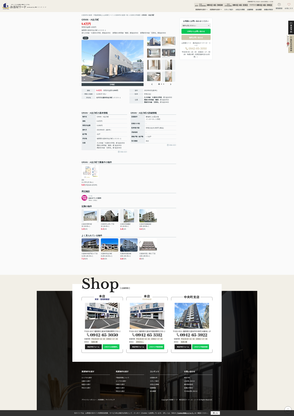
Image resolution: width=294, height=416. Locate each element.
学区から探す (86, 388)
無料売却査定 (188, 384)
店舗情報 (250, 9)
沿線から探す (86, 381)
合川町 (95, 30)
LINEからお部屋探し (111, 347)
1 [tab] (159, 84)
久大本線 (147, 97)
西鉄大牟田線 (149, 100)
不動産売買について (122, 377)
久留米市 (89, 30)
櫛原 (157, 100)
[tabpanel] (161, 58)
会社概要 (259, 9)
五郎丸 (156, 102)
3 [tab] (163, 84)
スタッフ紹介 (228, 9)
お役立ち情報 (240, 9)
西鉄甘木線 (148, 102)
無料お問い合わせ (196, 37)
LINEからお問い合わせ (196, 31)
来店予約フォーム (93, 347)
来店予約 (187, 377)
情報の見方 (123, 152)
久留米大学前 (157, 97)
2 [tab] (161, 84)
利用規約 (101, 400)
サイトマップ (110, 400)
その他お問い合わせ (191, 391)
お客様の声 (153, 377)
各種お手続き (268, 9)
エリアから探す (87, 377)
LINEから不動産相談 (156, 347)
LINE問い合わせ (189, 381)
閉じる (215, 413)
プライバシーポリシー (89, 400)
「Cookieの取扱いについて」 (185, 413)
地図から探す (86, 384)
